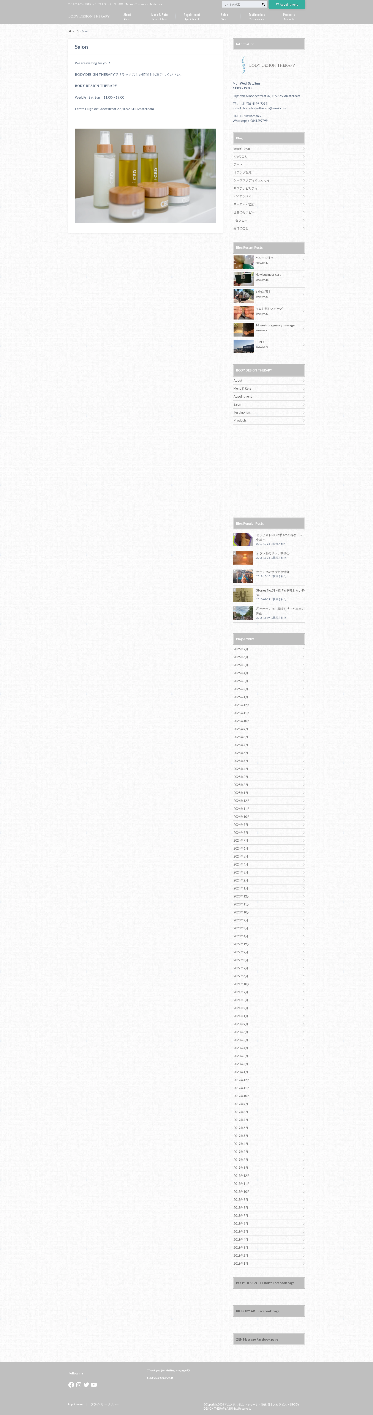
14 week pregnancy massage (275, 327)
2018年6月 (241, 1223)
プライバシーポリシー (105, 1404)
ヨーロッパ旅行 (244, 204)
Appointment (289, 4)
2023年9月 (241, 920)
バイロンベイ (243, 196)
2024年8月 (241, 832)
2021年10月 (242, 984)
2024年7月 (241, 840)
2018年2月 (241, 1255)
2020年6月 (241, 1032)
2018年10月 (242, 1191)
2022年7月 (241, 968)
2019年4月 (241, 1144)
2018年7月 (241, 1215)
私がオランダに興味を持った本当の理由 (280, 611)
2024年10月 (242, 816)
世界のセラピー (244, 212)
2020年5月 (241, 1040)
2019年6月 (241, 1128)
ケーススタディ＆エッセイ (252, 180)
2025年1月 (241, 793)
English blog (242, 148)
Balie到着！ (263, 294)
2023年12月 (242, 896)
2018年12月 (242, 1175)
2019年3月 (241, 1152)
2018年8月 (241, 1207)
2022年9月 (241, 952)
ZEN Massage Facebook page (257, 1339)
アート (238, 164)
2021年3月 (241, 1000)
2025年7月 (241, 745)
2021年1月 (241, 1016)
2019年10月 (242, 1096)
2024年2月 (241, 880)
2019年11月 (242, 1088)
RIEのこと (240, 156)
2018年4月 (241, 1239)
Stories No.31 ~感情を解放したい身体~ (280, 593)
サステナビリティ (246, 188)
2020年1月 (241, 1072)
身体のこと (241, 228)
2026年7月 (241, 649)
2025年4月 (241, 769)
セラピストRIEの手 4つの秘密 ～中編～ (279, 537)
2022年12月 (242, 944)
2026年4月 (241, 673)
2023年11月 (242, 904)
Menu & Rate (159, 16)
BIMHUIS (262, 344)
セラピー (241, 220)
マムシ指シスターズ (269, 311)
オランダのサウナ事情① (272, 553)
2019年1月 (241, 1167)
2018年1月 (241, 1263)
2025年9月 (241, 729)
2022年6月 (241, 976)
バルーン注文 (265, 260)
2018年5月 (241, 1231)
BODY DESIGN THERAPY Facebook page (265, 1283)
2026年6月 (241, 657)
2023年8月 (241, 928)
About (127, 16)
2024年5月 (241, 856)
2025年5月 (241, 761)
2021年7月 (241, 992)
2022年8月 (241, 960)
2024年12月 (242, 801)
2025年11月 (242, 713)
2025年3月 (241, 777)
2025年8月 (241, 737)
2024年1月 (241, 888)
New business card (268, 277)
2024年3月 (241, 872)
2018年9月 (241, 1199)
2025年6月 (241, 753)
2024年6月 (241, 848)
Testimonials (256, 16)
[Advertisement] (269, 473)
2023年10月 (242, 912)
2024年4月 (241, 864)
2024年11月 (242, 809)
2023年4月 (241, 936)
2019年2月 (241, 1160)
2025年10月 (242, 721)
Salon (224, 16)
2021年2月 (241, 1008)
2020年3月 (241, 1056)
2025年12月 (242, 705)
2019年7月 (241, 1120)
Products (289, 16)
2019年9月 (241, 1104)
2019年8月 (241, 1112)
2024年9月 (241, 824)
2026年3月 (241, 681)
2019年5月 (241, 1136)
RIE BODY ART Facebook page (257, 1311)
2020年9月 (241, 1024)
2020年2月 (241, 1064)
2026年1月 (241, 697)
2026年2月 (241, 689)
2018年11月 (242, 1183)
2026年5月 (241, 665)
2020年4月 (241, 1048)
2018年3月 (241, 1247)
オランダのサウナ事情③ (272, 572)
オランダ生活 (243, 172)
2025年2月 (241, 785)
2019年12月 (242, 1080)
